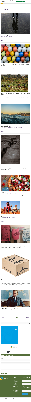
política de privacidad (27, 387)
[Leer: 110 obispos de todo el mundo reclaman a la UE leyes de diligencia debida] (10, 207)
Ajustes (27, 1)
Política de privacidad (17, 398)
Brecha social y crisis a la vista (7, 165)
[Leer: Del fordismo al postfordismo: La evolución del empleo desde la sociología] (15, 53)
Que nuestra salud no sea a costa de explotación (11, 244)
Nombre (2, 358)
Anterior (3, 317)
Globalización (10, 36)
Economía (7, 36)
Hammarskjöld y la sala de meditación (9, 308)
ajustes (7, 2)
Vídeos (15, 309)
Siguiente (27, 317)
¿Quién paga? (4, 192)
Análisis (2, 66)
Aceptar (18, 1)
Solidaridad (13, 217)
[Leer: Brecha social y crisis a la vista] (10, 149)
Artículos (2, 36)
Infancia (15, 380)
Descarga (8, 351)
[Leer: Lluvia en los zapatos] (15, 23)
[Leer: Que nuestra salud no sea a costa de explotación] (15, 233)
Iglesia (8, 217)
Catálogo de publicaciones (3, 351)
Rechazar (23, 1)
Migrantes (21, 127)
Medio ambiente (19, 193)
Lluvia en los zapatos (5, 35)
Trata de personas (15, 391)
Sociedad (15, 384)
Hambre (15, 95)
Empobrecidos (8, 95)
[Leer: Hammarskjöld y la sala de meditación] (15, 298)
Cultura (4, 36)
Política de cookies (23, 398)
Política (10, 217)
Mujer (15, 382)
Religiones (12, 309)
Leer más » (2, 40)
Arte (1, 309)
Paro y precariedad (15, 390)
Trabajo (14, 66)
